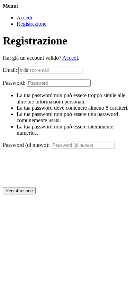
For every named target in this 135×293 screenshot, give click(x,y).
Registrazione (31, 24)
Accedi (24, 17)
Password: (14, 83)
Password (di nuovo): (26, 145)
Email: (10, 70)
